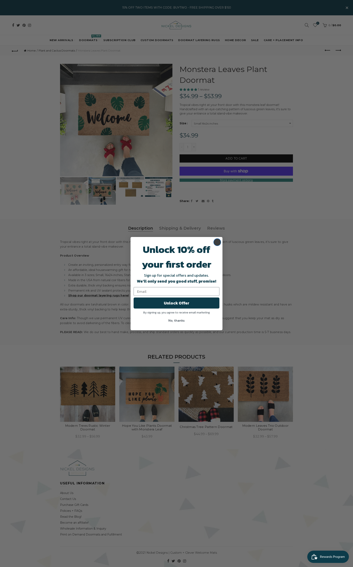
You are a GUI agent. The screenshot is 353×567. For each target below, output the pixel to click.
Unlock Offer (176, 303)
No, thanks (176, 320)
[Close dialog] (217, 242)
